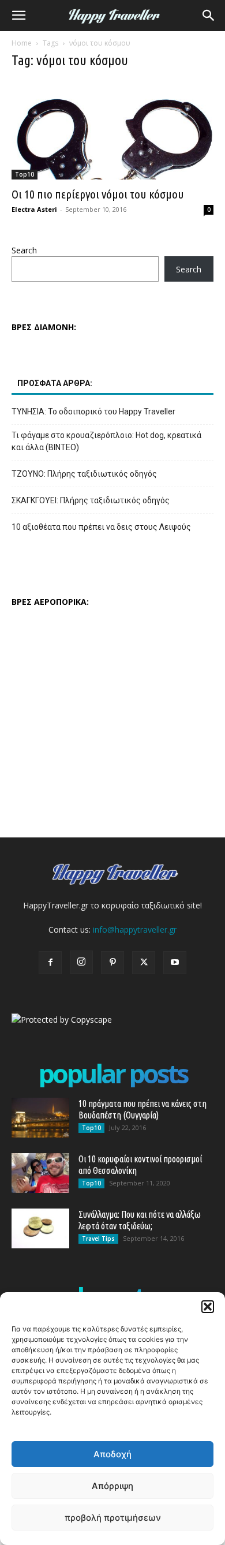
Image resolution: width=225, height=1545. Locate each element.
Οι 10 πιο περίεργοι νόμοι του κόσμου (98, 194)
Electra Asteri (34, 209)
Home (22, 43)
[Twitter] (143, 962)
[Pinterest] (112, 962)
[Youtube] (174, 962)
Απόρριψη (112, 1485)
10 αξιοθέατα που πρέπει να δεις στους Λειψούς (101, 527)
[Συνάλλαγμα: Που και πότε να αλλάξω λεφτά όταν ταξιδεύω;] (40, 1228)
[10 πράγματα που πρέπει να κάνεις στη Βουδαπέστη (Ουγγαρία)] (40, 1118)
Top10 (24, 174)
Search (24, 250)
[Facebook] (50, 962)
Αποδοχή (112, 1454)
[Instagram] (81, 962)
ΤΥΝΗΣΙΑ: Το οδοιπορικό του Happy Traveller (93, 411)
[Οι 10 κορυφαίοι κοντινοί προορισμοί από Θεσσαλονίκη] (40, 1173)
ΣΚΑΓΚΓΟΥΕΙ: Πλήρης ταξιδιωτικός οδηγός (91, 500)
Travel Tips (98, 1238)
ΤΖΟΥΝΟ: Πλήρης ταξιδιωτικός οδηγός (84, 473)
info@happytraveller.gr (135, 929)
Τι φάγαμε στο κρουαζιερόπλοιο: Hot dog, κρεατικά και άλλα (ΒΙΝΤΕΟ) (106, 441)
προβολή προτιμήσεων (113, 1517)
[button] (207, 1306)
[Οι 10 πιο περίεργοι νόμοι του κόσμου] (112, 130)
